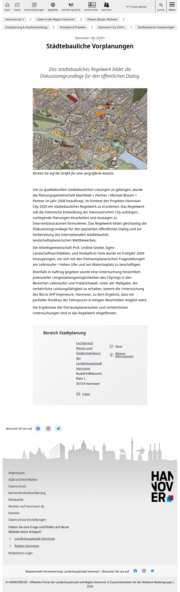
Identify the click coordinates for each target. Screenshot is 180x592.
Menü (172, 9)
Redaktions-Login (20, 553)
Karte (17, 9)
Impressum (16, 472)
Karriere (106, 9)
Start (7, 9)
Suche (161, 9)
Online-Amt (91, 9)
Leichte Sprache (71, 9)
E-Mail (86, 394)
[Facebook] (38, 429)
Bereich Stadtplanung (64, 333)
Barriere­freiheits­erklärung (27, 492)
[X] (58, 429)
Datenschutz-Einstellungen (27, 519)
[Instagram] (48, 429)
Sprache (53, 9)
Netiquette (16, 499)
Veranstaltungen (34, 9)
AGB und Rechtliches (22, 479)
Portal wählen (138, 6)
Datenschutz (17, 486)
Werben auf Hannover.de (26, 506)
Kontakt (14, 512)
